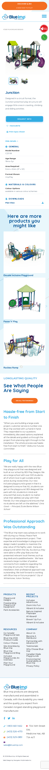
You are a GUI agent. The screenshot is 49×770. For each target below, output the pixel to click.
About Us (30, 633)
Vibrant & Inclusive (35, 608)
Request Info (24, 119)
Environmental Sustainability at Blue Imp (33, 661)
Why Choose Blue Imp (34, 650)
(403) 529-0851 (14, 737)
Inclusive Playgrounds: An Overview (11, 658)
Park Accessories (11, 610)
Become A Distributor (31, 637)
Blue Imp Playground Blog (12, 652)
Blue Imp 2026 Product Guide (11, 639)
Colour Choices (11, 643)
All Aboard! (31, 616)
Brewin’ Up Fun (33, 619)
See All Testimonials (24, 400)
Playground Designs (9, 599)
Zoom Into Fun (33, 605)
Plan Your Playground (9, 664)
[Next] (41, 54)
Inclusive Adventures (32, 601)
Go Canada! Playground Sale (12, 634)
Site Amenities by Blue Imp (12, 647)
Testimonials (32, 646)
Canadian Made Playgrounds (33, 655)
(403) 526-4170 (14, 731)
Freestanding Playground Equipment (10, 605)
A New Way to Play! (24, 6)
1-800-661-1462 (14, 726)
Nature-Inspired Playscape (34, 612)
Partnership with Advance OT (34, 642)
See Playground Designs (14, 29)
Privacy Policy (32, 666)
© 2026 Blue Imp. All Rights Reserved (16, 756)
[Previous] (9, 54)
